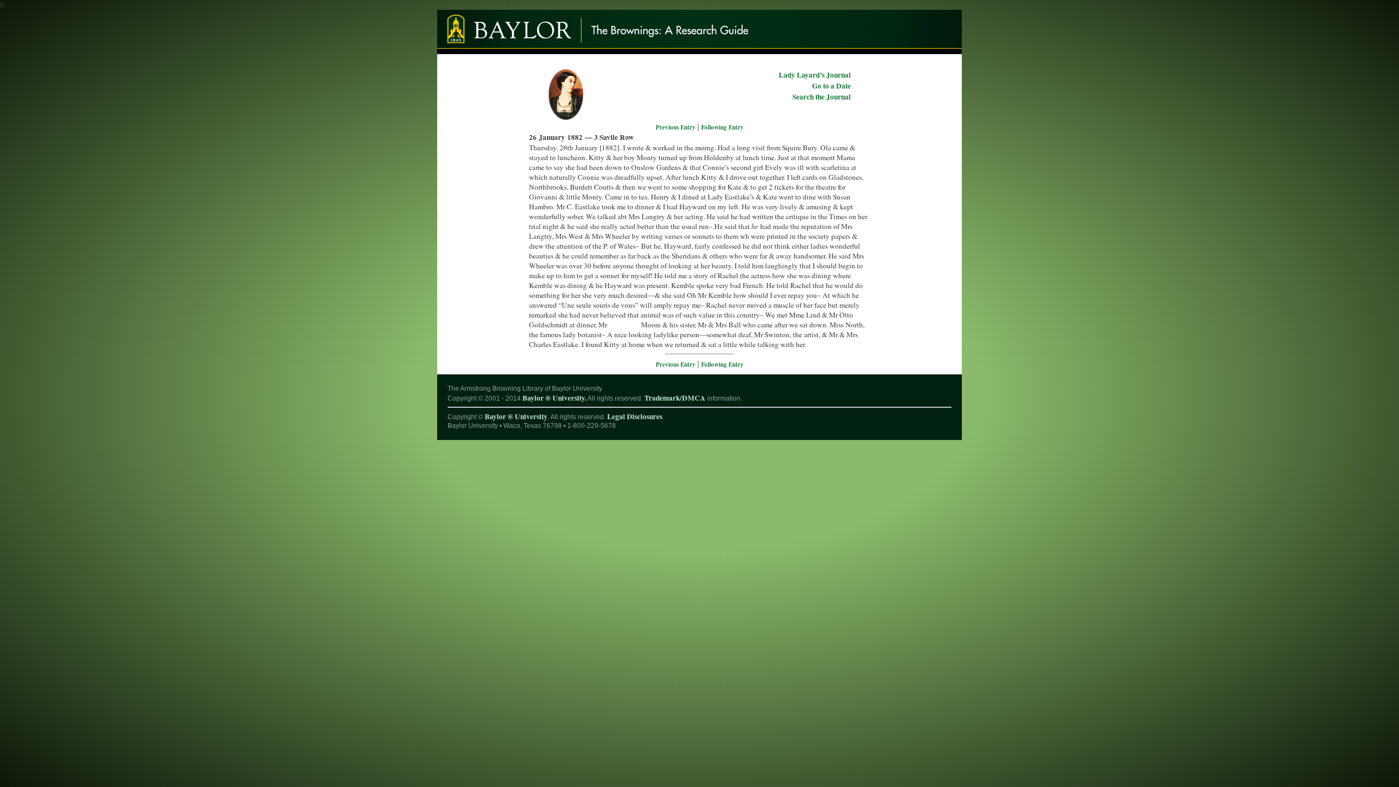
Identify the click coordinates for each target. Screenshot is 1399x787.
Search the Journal (821, 96)
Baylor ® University (516, 416)
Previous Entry (676, 127)
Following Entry (722, 127)
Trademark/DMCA (675, 397)
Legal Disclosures (634, 416)
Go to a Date (831, 85)
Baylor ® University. (554, 397)
